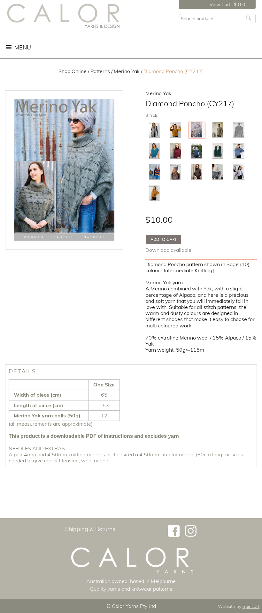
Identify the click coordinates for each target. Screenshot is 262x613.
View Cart (220, 4)
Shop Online (72, 71)
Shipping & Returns (90, 529)
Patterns (100, 71)
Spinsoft (251, 606)
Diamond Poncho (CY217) (173, 71)
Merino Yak (127, 71)
